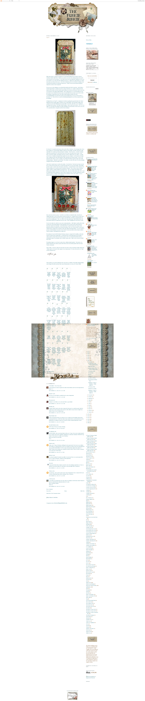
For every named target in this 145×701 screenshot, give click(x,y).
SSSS (87, 588)
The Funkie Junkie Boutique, (78, 262)
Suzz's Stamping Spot (91, 190)
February (90, 410)
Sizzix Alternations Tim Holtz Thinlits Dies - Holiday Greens (63, 350)
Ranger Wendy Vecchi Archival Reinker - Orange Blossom (68, 287)
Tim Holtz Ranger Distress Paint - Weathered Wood (54, 287)
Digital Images (89, 505)
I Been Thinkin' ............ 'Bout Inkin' (91, 261)
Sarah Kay (88, 579)
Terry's (88, 238)
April (89, 406)
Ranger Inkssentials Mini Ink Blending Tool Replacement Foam (58, 350)
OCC (87, 560)
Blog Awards (88, 463)
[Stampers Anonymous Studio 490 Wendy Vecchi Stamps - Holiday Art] (63, 295)
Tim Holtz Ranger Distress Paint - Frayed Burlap (49, 286)
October (90, 396)
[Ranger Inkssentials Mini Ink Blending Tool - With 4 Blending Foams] (54, 346)
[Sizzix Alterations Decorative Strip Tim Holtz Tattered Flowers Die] (58, 334)
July (89, 401)
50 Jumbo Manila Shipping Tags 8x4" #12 (49, 274)
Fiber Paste (88, 521)
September (90, 398)
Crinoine (87, 490)
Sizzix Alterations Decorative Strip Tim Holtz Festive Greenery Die (54, 311)
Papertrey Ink (88, 570)
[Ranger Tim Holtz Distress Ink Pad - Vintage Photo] (49, 346)
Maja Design (88, 552)
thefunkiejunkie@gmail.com (68, 96)
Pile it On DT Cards (89, 572)
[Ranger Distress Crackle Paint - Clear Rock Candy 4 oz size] (53, 358)
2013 (88, 414)
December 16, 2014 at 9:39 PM (56, 460)
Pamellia (50, 406)
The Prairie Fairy (89, 604)
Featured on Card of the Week (91, 517)
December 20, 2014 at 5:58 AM (56, 486)
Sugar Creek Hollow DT (90, 595)
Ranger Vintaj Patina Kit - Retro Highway (68, 298)
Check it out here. (72, 151)
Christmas (88, 477)
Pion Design (88, 573)
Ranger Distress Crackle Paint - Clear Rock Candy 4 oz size (54, 362)
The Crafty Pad (89, 601)
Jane (50, 463)
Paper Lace (88, 569)
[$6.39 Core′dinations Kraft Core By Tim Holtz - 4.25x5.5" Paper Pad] (58, 305)
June (89, 403)
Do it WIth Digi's (89, 511)
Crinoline (88, 491)
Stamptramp (89, 224)
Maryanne (51, 400)
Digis (87, 500)
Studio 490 (89, 231)
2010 (88, 419)
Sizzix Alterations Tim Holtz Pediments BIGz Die (64, 274)
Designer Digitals (89, 499)
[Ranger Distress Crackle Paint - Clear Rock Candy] (49, 358)
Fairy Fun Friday (89, 514)
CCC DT (87, 475)
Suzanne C (51, 393)
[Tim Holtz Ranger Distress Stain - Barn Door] (63, 334)
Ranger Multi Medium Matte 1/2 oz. (54, 337)
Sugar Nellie (88, 597)
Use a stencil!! (94, 262)
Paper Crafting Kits (89, 567)
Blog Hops (88, 468)
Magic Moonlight (89, 549)
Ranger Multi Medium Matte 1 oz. (68, 322)
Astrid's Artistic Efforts (91, 197)
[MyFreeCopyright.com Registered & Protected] (92, 677)
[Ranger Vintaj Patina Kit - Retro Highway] (68, 295)
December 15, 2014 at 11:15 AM (57, 390)
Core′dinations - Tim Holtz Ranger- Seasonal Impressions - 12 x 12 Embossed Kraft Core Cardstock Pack (49, 325)
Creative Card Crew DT (90, 487)
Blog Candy (88, 465)
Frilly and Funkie (89, 525)
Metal (87, 555)
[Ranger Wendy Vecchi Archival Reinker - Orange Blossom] (68, 283)
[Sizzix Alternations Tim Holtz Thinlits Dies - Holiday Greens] (64, 346)
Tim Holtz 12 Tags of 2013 (91, 610)
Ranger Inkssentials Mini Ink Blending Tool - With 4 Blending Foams (54, 350)
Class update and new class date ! (94, 255)
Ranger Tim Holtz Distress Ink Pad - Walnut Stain (49, 298)
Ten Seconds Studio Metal (91, 600)
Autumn (87, 459)
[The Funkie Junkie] (92, 59)
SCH (87, 581)
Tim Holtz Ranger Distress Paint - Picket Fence (53, 297)
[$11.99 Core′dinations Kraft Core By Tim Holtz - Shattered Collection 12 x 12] (68, 306)
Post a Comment (49, 489)
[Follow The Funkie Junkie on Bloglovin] (89, 44)
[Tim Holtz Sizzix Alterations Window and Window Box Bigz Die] (58, 271)
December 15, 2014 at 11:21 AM (57, 403)
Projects (87, 575)
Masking (87, 554)
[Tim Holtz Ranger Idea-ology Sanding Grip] (58, 319)
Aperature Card (89, 456)
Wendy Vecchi (88, 631)
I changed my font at (56, 503)
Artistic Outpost (89, 457)
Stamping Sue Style (90, 253)
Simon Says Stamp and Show (91, 585)
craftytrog (51, 478)
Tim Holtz (88, 607)
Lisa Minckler (51, 431)
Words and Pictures (91, 182)
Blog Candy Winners (90, 466)
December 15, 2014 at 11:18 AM (57, 397)
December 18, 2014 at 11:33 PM (57, 475)
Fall (87, 515)
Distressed (88, 508)
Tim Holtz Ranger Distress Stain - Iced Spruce (68, 349)
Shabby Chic (88, 582)
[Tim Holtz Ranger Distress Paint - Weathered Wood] (54, 283)
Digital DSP (88, 503)
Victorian (88, 625)
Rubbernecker (88, 578)
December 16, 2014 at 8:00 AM (56, 428)
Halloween (88, 534)
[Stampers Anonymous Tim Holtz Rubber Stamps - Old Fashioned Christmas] (59, 358)
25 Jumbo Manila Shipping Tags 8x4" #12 (54, 274)
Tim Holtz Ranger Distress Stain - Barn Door (63, 337)
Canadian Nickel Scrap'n (91, 208)
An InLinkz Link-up (50, 371)
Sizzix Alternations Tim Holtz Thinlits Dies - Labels (49, 309)
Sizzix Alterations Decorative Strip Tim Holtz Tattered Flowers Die (59, 338)
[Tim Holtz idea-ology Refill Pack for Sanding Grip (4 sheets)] (63, 319)
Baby (87, 462)
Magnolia (88, 551)
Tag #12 (47, 37)
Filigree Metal (88, 522)
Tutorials (87, 618)
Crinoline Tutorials (89, 493)
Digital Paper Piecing (90, 506)
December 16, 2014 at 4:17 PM (56, 452)
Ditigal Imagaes (89, 509)
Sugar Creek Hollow (90, 594)
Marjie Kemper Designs (91, 204)
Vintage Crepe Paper (90, 628)
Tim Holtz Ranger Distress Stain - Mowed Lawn (69, 338)
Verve (87, 624)
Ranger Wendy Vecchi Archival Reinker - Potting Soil (64, 287)
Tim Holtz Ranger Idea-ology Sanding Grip (59, 322)
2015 (88, 358)
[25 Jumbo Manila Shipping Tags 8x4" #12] (53, 271)
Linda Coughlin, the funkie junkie (92, 325)
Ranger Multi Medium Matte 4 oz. (49, 337)
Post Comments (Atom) (55, 493)
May (89, 405)
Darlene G (51, 455)
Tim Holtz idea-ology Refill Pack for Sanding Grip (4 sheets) (64, 323)
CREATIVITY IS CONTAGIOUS (90, 216)
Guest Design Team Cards (91, 528)
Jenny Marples (51, 415)
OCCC (87, 563)
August (89, 400)
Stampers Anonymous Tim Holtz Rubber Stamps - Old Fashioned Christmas (59, 362)
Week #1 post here (73, 87)
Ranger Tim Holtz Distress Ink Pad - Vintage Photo (49, 350)
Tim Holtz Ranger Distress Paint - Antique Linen (69, 275)
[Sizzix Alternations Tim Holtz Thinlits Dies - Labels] (49, 306)
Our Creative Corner (90, 564)
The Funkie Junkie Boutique (58, 91)
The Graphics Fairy (89, 603)
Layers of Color (89, 548)
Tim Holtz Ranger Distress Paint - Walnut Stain (59, 298)
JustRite (87, 542)
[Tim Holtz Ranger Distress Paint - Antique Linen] (68, 271)
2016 (88, 357)
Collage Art (88, 478)
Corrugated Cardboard (90, 484)
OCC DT (87, 561)
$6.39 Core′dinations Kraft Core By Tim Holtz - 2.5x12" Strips (63, 310)
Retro (87, 576)
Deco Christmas (89, 497)
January (90, 412)
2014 (88, 360)
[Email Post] (77, 373)
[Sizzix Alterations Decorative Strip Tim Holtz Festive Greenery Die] (54, 306)
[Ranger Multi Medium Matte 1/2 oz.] (54, 334)
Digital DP (88, 502)
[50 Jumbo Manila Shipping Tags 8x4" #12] (49, 271)
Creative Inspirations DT (90, 488)
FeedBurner (95, 82)
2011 (88, 417)
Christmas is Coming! (92, 388)
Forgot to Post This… (91, 205)
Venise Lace (88, 621)
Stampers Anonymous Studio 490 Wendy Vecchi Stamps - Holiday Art (63, 299)
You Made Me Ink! (90, 246)
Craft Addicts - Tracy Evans (54, 385)
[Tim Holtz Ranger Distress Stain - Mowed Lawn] (68, 334)
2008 (88, 422)
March (89, 408)
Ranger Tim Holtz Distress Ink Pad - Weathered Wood (58, 287)
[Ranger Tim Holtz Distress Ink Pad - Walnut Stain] (49, 295)
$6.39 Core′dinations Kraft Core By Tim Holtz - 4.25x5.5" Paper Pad (58, 310)
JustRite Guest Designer (90, 545)
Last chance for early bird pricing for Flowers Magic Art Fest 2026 (94, 185)
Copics (87, 482)
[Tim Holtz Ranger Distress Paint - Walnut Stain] (58, 294)
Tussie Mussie (88, 616)
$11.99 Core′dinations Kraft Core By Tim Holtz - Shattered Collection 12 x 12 (68, 311)
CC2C (87, 472)
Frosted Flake (90, 372)
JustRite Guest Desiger (90, 543)
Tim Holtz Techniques (90, 615)
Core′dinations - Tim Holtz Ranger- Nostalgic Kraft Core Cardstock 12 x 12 (53, 323)
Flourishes (88, 524)
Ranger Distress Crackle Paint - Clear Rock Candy (49, 361)
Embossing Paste (89, 512)
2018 (88, 353)
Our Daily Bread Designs (90, 566)
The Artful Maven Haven (92, 173)
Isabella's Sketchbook (90, 539)
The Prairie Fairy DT (90, 606)
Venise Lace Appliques (90, 622)
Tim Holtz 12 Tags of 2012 (91, 609)
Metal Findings (89, 557)
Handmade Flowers (89, 536)
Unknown (51, 443)
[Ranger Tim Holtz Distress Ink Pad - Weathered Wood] (58, 283)
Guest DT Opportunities (90, 533)
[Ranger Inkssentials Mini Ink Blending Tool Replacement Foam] (58, 346)
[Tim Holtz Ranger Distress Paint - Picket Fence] (53, 294)
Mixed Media (88, 558)
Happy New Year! (91, 366)
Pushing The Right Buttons (92, 166)
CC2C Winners (89, 474)
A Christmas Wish (91, 371)
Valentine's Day (89, 619)
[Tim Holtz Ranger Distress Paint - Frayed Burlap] (49, 282)
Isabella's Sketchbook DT (90, 540)
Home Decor (88, 537)
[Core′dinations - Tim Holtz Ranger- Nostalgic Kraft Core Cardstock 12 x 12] (53, 318)
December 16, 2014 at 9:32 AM (56, 440)
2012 (88, 415)
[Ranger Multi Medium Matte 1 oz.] (68, 319)
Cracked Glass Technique (90, 485)
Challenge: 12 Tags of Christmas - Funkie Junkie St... (92, 384)
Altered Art (88, 453)
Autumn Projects (89, 460)
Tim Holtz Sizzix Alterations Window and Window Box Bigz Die (58, 275)
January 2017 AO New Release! (94, 240)
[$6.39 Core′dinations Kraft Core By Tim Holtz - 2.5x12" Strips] (63, 306)
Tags (87, 598)
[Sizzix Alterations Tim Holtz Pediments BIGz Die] (64, 271)
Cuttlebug (88, 494)
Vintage (87, 627)
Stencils (87, 591)
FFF (87, 519)
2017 (88, 355)
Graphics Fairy (89, 527)
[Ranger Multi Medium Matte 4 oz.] (49, 334)
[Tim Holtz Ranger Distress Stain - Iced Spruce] (68, 346)
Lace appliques (89, 546)
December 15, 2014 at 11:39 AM (57, 412)
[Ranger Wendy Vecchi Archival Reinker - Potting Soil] (64, 283)
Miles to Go (90, 376)
